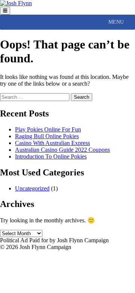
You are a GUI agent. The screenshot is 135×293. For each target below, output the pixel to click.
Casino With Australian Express (52, 143)
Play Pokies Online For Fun (48, 129)
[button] (116, 22)
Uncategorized (32, 188)
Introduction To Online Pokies (51, 156)
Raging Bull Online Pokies (47, 136)
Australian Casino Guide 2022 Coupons (62, 149)
